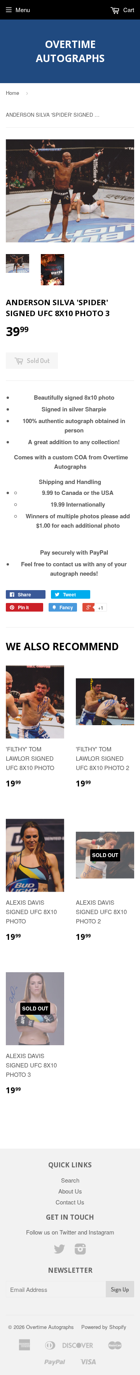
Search (70, 1180)
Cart (128, 9)
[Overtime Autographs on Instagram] (80, 1251)
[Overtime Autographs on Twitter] (59, 1251)
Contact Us (70, 1202)
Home (12, 92)
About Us (70, 1191)
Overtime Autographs (70, 51)
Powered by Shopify (103, 1327)
